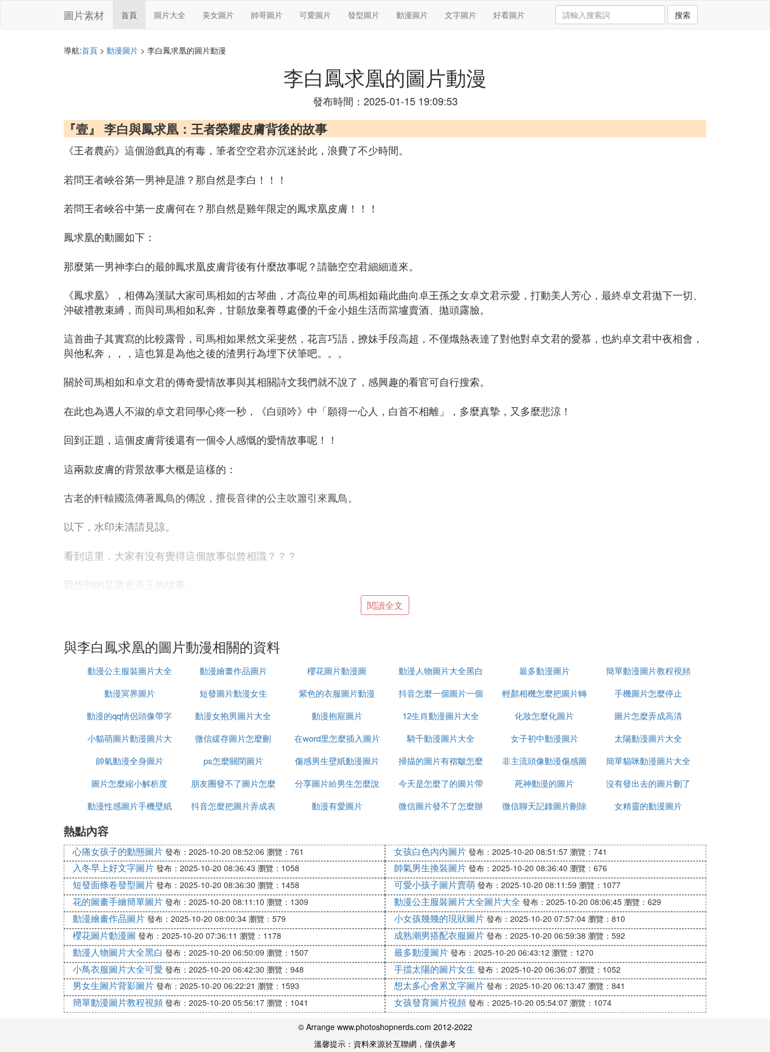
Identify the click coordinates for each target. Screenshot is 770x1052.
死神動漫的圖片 (544, 783)
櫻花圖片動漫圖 (336, 670)
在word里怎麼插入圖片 (337, 738)
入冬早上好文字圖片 (113, 867)
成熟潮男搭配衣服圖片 (439, 935)
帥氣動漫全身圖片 (129, 760)
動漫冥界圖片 (129, 693)
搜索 (683, 14)
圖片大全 (169, 14)
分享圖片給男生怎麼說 (337, 783)
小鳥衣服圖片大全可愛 (118, 968)
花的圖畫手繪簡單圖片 (118, 901)
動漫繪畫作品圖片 (233, 670)
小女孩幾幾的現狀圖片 (439, 918)
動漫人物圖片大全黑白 (441, 670)
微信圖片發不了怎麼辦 (441, 806)
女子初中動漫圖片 (544, 738)
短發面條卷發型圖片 (113, 884)
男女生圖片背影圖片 (113, 985)
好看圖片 (509, 14)
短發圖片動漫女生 (233, 693)
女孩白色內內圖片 (430, 851)
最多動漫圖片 (544, 670)
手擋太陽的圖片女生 (434, 968)
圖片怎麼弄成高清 (648, 715)
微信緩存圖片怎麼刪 (233, 738)
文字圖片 (460, 14)
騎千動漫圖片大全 (441, 738)
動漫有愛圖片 (337, 806)
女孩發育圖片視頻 (430, 1002)
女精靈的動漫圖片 (648, 806)
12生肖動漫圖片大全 (440, 715)
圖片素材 (84, 14)
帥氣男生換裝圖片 (430, 867)
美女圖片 (218, 14)
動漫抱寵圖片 (337, 715)
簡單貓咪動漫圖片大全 (648, 760)
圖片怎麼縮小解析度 (129, 783)
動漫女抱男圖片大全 (233, 715)
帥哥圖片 (266, 14)
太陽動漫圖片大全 (648, 738)
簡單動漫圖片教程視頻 (648, 670)
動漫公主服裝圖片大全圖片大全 (457, 901)
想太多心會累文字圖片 (439, 985)
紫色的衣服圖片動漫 (337, 693)
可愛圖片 (315, 14)
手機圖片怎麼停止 (648, 693)
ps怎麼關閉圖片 (233, 760)
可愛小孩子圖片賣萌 (434, 884)
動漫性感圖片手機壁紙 (129, 806)
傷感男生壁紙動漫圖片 (337, 760)
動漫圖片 (412, 14)
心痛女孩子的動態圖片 (118, 851)
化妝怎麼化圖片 (544, 715)
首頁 (129, 14)
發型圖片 (363, 14)
